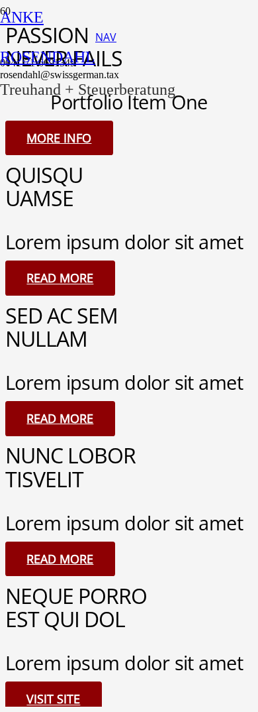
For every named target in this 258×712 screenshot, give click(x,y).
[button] (105, 37)
